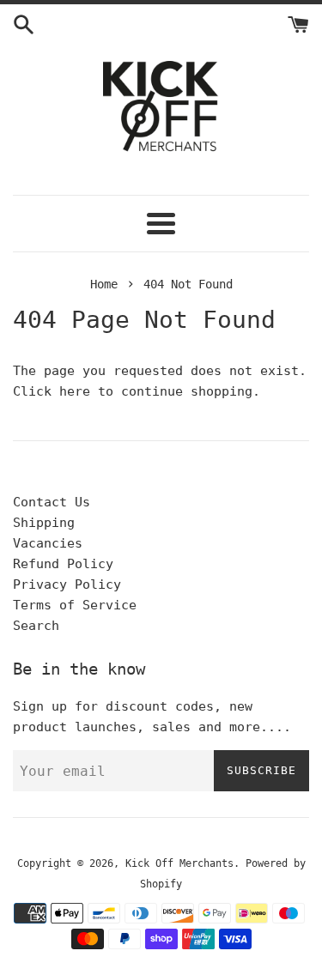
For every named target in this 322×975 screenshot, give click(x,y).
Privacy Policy (67, 584)
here (74, 391)
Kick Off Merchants (179, 863)
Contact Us (51, 502)
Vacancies (47, 543)
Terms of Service (75, 605)
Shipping (44, 522)
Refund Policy (63, 564)
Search (36, 625)
